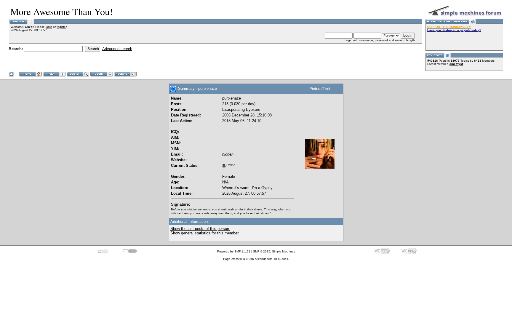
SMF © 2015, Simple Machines (274, 251)
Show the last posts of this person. (200, 228)
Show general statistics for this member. (204, 233)
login (49, 26)
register (61, 26)
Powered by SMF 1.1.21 (233, 251)
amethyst (456, 63)
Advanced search (117, 49)
